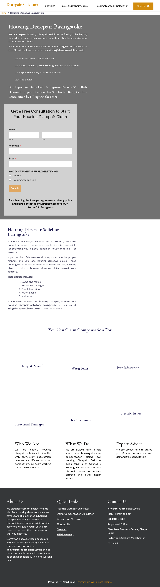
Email (12, 158)
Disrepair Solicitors (22, 4)
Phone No (15, 145)
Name (13, 129)
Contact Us (143, 6)
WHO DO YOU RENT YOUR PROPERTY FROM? (33, 171)
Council (17, 175)
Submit (15, 188)
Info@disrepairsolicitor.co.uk (124, 508)
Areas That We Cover (69, 519)
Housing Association (24, 180)
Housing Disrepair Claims (74, 6)
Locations (49, 6)
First (11, 139)
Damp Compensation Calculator (75, 513)
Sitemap (61, 529)
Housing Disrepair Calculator (112, 6)
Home (3, 13)
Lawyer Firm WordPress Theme (94, 582)
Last (44, 139)
